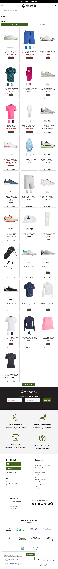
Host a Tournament (39, 474)
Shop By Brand (38, 491)
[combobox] (29, 10)
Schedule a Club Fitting (40, 463)
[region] (19, 559)
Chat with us (12, 464)
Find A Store (13, 504)
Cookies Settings (30, 558)
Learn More (29, 522)
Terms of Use (17, 565)
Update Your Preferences (41, 477)
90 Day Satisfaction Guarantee (42, 465)
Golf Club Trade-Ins (39, 470)
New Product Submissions (41, 479)
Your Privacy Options (40, 484)
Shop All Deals (38, 488)
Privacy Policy (44, 405)
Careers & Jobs (14, 506)
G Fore (6, 14)
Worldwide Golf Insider (40, 472)
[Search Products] (55, 10)
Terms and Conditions (36, 405)
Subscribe (47, 400)
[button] (8, 47)
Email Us (11, 468)
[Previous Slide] (6, 1)
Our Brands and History (15, 501)
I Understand (30, 554)
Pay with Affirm (38, 481)
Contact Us (13, 508)
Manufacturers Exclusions (41, 467)
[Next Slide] (52, 1)
